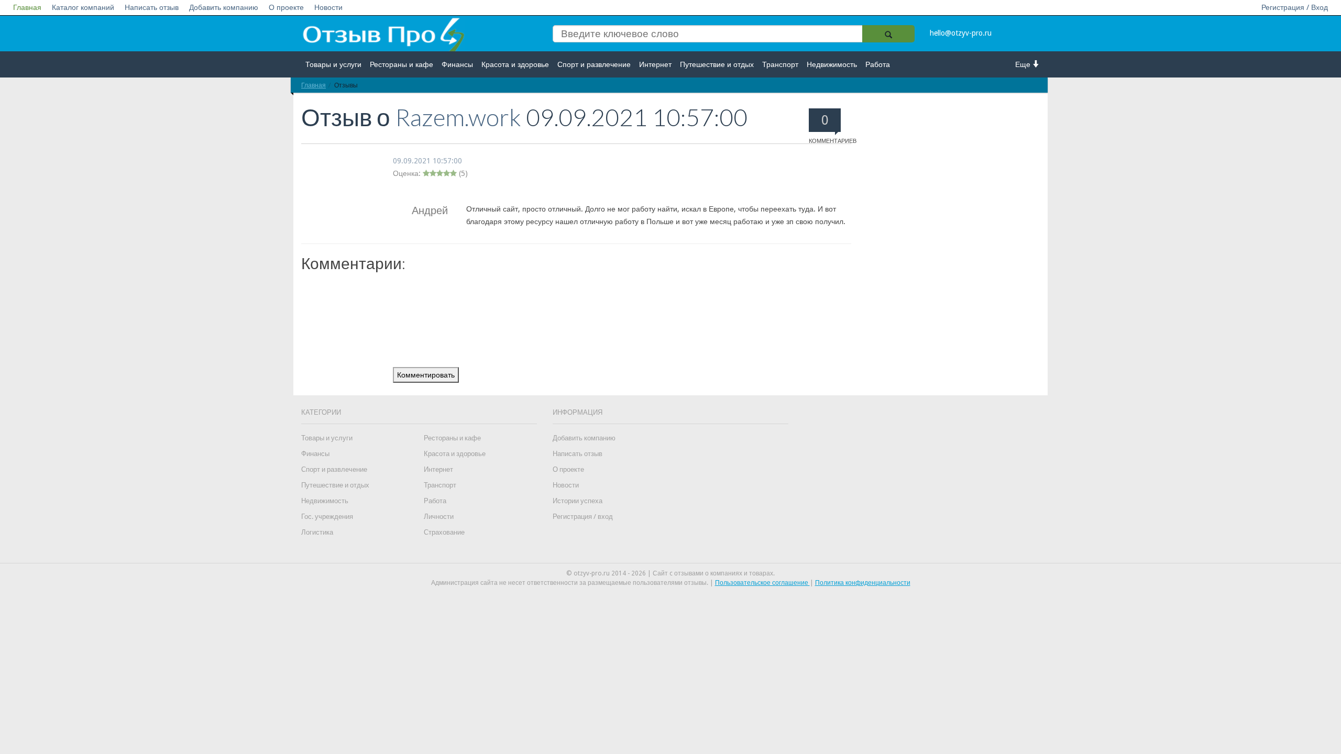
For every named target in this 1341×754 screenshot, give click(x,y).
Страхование (444, 532)
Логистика (317, 532)
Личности (439, 516)
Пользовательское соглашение (762, 582)
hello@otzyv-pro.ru (961, 33)
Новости (328, 7)
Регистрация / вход (583, 516)
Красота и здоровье (515, 64)
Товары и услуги (333, 64)
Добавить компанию (223, 7)
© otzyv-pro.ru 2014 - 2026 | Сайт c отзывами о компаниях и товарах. (670, 573)
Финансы (457, 64)
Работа (877, 64)
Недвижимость (832, 64)
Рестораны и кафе (401, 64)
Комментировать (426, 375)
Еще (1023, 64)
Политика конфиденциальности (862, 582)
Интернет (655, 64)
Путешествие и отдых (717, 64)
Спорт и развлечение (594, 64)
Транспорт (780, 64)
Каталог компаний (83, 7)
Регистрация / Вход (1294, 7)
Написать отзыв (152, 7)
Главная (27, 7)
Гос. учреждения (327, 516)
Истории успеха (577, 501)
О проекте (286, 7)
